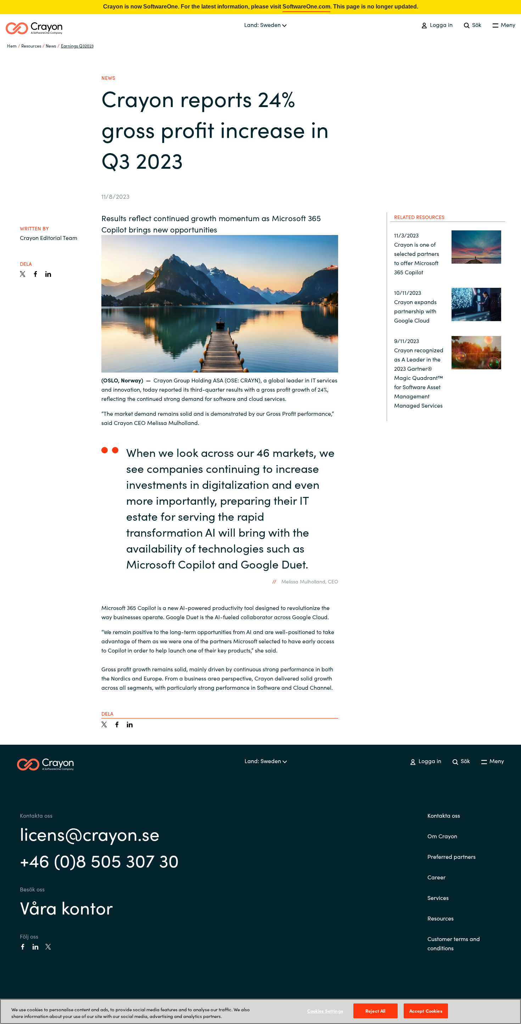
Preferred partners (451, 856)
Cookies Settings (325, 1010)
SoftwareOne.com (306, 7)
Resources (440, 918)
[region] (260, 1011)
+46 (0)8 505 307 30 (99, 859)
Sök (476, 24)
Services (438, 897)
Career (436, 877)
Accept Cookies (425, 1010)
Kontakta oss (443, 815)
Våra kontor (66, 906)
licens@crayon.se (89, 833)
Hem (12, 46)
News (51, 46)
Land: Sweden (263, 24)
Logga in (440, 24)
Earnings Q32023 (77, 46)
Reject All (375, 1010)
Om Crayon (442, 836)
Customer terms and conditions (453, 943)
